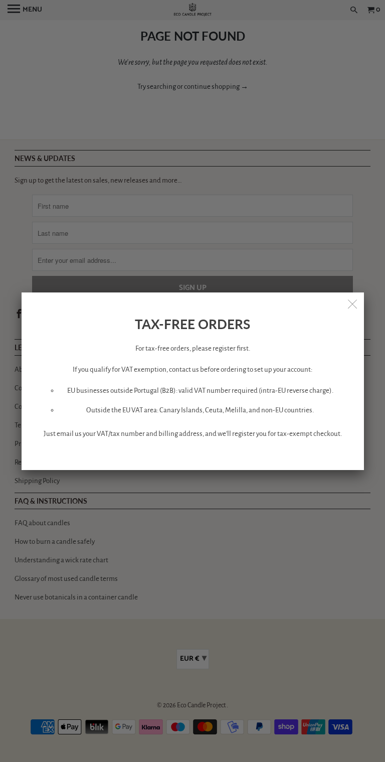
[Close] (353, 303)
